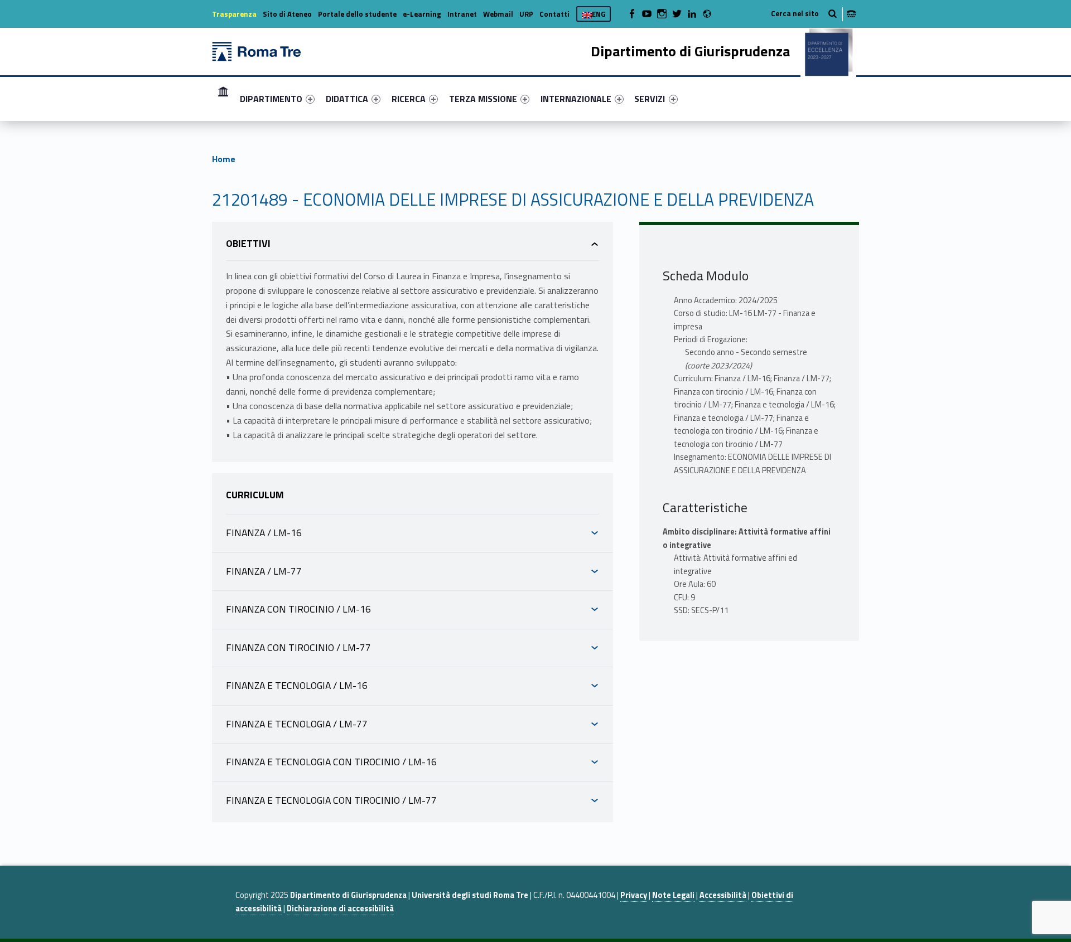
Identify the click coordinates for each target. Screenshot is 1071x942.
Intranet (462, 14)
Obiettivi (248, 243)
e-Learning (422, 14)
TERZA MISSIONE (483, 98)
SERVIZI (649, 98)
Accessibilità (722, 895)
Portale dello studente (357, 14)
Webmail (498, 14)
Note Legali (673, 895)
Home (223, 98)
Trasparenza (234, 14)
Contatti (554, 14)
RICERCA (409, 98)
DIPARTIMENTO (271, 98)
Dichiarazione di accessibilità (340, 908)
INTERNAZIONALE (576, 98)
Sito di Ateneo (287, 14)
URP (526, 14)
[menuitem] (223, 98)
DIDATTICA (347, 98)
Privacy (633, 895)
